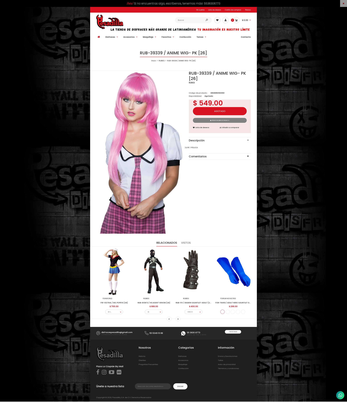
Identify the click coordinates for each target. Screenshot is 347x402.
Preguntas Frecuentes (148, 364)
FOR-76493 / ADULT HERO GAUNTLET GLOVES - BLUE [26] (240, 302)
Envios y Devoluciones (227, 356)
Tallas (220, 360)
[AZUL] (222, 312)
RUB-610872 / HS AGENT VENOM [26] (154, 302)
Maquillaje (182, 364)
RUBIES (192, 82)
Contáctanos (233, 332)
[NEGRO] (238, 312)
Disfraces (182, 356)
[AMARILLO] (233, 312)
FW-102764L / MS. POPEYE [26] (114, 302)
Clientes (142, 360)
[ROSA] (243, 312)
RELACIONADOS (166, 243)
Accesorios (183, 360)
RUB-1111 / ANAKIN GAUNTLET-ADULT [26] (194, 302)
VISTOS (186, 243)
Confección (183, 368)
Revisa (248, 10)
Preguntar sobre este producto (220, 120)
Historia (142, 356)
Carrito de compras (233, 10)
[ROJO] (228, 312)
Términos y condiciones (228, 368)
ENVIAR (180, 386)
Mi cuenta (200, 10)
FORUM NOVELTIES (228, 298)
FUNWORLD (107, 298)
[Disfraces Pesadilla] (109, 28)
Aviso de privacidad (227, 364)
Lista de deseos (214, 10)
